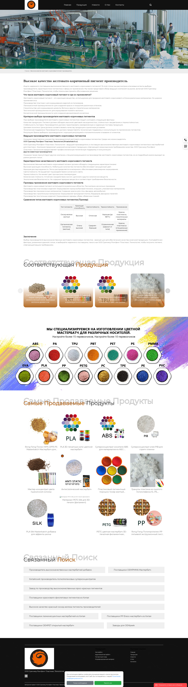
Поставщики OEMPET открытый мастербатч (51, 625)
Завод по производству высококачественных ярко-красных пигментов (65, 588)
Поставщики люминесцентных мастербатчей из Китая (57, 616)
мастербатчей (158, 145)
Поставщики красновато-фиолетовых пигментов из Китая (59, 597)
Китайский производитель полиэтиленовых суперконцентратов (62, 579)
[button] (167, 290)
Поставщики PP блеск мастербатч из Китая (129, 616)
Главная (27, 71)
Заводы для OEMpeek (124, 625)
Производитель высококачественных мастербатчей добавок (60, 570)
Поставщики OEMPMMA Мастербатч (132, 570)
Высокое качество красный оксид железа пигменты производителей (65, 607)
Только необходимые (80, 683)
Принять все (108, 683)
